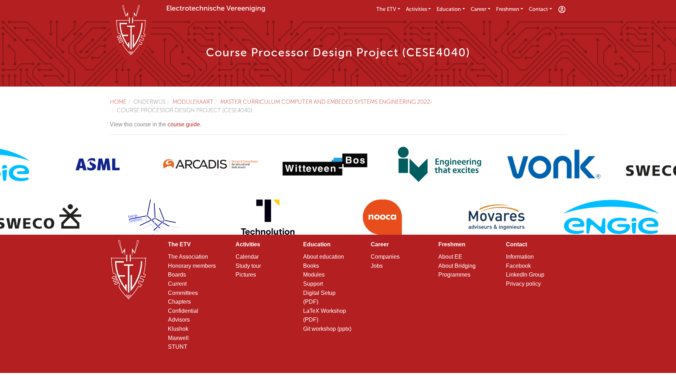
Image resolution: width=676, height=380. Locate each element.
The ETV (386, 9)
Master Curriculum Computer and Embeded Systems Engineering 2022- (326, 102)
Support (313, 284)
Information (520, 257)
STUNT (177, 347)
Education (449, 9)
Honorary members (192, 266)
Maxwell (178, 338)
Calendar (247, 257)
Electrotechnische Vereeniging (215, 8)
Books (311, 266)
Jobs (377, 266)
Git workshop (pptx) (327, 329)
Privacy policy (523, 284)
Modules (314, 275)
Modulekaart (193, 102)
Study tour (248, 266)
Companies (385, 257)
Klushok (178, 329)
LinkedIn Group (525, 275)
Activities (416, 9)
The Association (188, 257)
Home (118, 102)
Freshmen (507, 9)
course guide (184, 124)
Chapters (179, 302)
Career (478, 9)
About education (323, 257)
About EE (450, 257)
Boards (177, 275)
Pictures (246, 275)
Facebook (518, 266)
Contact (538, 9)
